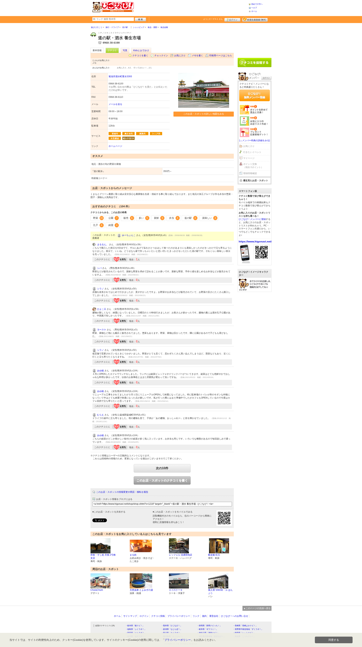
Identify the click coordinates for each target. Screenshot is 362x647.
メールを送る (115, 104)
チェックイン (161, 55)
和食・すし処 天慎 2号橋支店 (103, 556)
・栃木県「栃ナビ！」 (134, 626)
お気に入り (180, 55)
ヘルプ (254, 8)
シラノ (100, 288)
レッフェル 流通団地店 (180, 555)
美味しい (209, 218)
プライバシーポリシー (178, 616)
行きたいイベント (252, 152)
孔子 (97, 225)
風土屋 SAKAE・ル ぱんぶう (220, 592)
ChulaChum (96, 590)
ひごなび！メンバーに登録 (252, 219)
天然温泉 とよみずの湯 (141, 590)
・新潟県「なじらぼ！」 (171, 629)
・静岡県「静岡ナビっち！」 (209, 626)
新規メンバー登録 (255, 19)
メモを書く (197, 55)
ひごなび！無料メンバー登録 (254, 95)
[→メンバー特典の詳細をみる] (254, 140)
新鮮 (158, 218)
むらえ (100, 414)
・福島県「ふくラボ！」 (135, 629)
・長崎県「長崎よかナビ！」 (245, 626)
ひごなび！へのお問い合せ (234, 616)
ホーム (254, 11)
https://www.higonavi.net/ (255, 241)
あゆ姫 (100, 370)
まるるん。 (102, 244)
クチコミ (112, 50)
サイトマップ (130, 616)
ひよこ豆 (101, 309)
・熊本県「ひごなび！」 (171, 626)
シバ (99, 268)
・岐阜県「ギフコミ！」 (207, 629)
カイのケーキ (176, 590)
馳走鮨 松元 (214, 555)
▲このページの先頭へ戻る (257, 608)
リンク (196, 616)
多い (143, 218)
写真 (125, 50)
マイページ (249, 158)
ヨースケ (101, 329)
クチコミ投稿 (158, 616)
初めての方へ (257, 4)
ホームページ (115, 146)
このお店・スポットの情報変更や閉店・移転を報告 (122, 492)
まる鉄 (133, 555)
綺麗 (112, 225)
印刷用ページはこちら (220, 55)
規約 (204, 616)
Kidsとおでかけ (141, 50)
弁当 (173, 218)
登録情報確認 (250, 173)
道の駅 (190, 218)
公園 (112, 218)
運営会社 (213, 616)
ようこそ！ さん (213, 19)
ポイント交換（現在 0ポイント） (253, 166)
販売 (128, 218)
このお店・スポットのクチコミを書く (162, 480)
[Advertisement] (191, 7)
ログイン (232, 19)
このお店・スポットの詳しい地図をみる (203, 114)
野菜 (98, 218)
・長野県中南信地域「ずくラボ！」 (248, 629)
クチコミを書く (140, 55)
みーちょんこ (129, 235)
